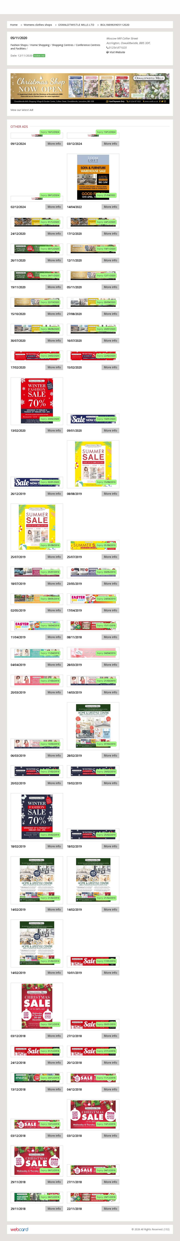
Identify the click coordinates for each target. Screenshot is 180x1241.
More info (54, 144)
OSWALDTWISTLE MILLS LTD (76, 24)
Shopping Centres (62, 45)
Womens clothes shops (38, 24)
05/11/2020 (19, 38)
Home (14, 24)
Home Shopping (40, 45)
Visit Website (117, 52)
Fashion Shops (19, 45)
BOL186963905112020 (114, 24)
